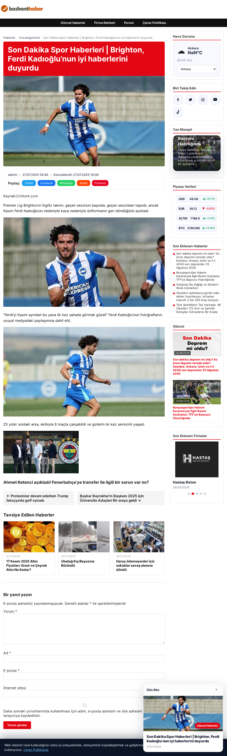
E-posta (11, 670)
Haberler (9, 37)
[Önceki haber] (204, 142)
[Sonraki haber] (213, 142)
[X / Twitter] (190, 100)
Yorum (10, 611)
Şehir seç (185, 60)
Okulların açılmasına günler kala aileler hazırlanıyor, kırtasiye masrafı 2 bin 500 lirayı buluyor (197, 296)
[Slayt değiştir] (189, 494)
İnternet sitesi (14, 688)
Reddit (84, 183)
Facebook (46, 183)
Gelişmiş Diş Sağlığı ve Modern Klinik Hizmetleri (197, 286)
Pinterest (100, 183)
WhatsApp (66, 183)
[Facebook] (178, 100)
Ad (7, 653)
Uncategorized (29, 37)
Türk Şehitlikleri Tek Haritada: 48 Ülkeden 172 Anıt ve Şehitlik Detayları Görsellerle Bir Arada (198, 308)
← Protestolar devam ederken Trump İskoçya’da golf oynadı (37, 498)
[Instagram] (203, 100)
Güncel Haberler (73, 23)
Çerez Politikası (154, 23)
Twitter (29, 183)
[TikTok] (178, 112)
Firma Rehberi (104, 23)
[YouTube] (215, 100)
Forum (129, 23)
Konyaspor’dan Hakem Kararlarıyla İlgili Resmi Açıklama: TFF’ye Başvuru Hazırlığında (198, 276)
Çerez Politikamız (36, 750)
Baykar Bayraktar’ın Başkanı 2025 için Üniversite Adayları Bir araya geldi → (112, 498)
